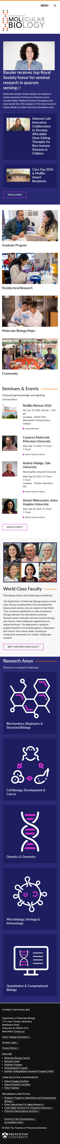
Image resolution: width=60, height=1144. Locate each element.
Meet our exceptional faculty (23, 647)
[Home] (23, 21)
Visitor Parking (15, 1037)
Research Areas (12, 1061)
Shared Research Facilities (17, 1084)
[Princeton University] (15, 1136)
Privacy (9, 1048)
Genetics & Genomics (21, 856)
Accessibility (13, 1122)
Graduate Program (14, 245)
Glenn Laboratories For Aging (23, 1104)
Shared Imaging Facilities (16, 1081)
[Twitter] (8, 1014)
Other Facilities (11, 1088)
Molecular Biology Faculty (17, 1058)
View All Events (15, 527)
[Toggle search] (55, 5)
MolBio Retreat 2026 (37, 405)
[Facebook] (4, 1014)
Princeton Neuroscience (20, 1111)
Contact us (19, 1031)
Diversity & (19, 1119)
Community (10, 373)
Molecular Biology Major (18, 330)
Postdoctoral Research (17, 288)
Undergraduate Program (16, 1068)
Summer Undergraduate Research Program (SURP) (29, 1071)
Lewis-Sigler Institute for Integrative (27, 1108)
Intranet (9, 1042)
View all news (15, 195)
